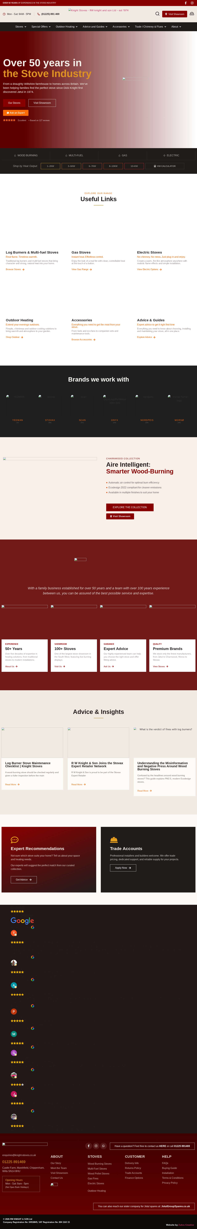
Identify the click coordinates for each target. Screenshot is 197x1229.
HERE (162, 1146)
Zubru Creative (186, 1225)
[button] (21, 27)
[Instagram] (192, 3)
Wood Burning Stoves (100, 1163)
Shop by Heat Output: (25, 166)
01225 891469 (182, 1146)
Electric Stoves (96, 1183)
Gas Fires (93, 1178)
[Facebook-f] (186, 3)
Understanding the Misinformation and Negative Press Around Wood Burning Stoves (162, 766)
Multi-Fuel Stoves (97, 1168)
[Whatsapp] (103, 1146)
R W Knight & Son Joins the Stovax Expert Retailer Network (97, 764)
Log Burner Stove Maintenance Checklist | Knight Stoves (27, 764)
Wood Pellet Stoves (98, 1173)
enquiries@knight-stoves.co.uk (19, 1155)
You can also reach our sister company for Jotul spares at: (144, 1206)
